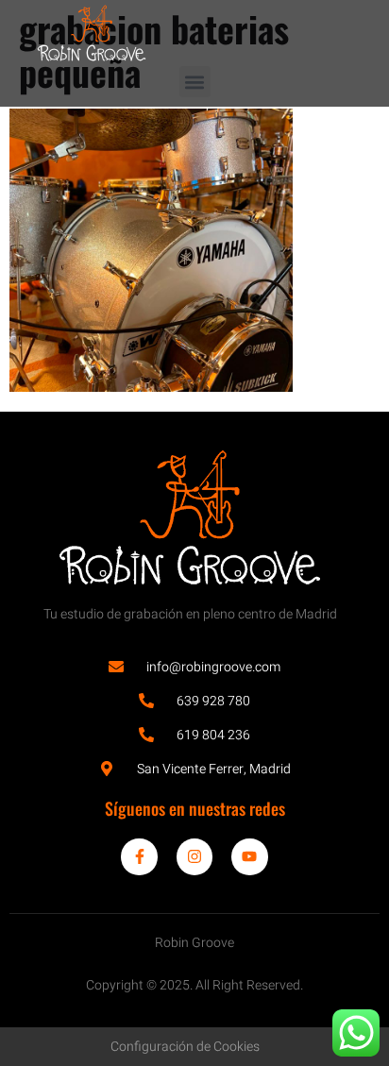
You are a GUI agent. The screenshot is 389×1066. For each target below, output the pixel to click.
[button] (195, 81)
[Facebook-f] (139, 856)
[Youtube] (249, 856)
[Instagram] (194, 856)
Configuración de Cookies (185, 1047)
